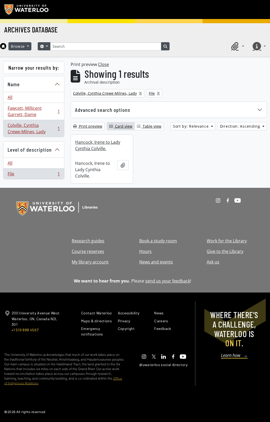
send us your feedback (167, 281)
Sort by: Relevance (191, 126)
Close (103, 64)
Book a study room (158, 241)
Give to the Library (225, 251)
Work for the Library (227, 241)
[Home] (3, 46)
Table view (151, 126)
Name (14, 84)
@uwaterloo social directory (163, 364)
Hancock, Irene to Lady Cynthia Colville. (97, 145)
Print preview (90, 126)
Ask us (213, 262)
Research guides (88, 241)
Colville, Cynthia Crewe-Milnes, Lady (33, 128)
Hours (145, 251)
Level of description (30, 149)
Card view (123, 126)
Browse (18, 46)
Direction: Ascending (241, 126)
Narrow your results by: (33, 67)
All (10, 97)
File (33, 175)
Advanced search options (102, 110)
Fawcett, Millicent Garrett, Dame (33, 111)
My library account (90, 262)
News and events (156, 262)
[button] (236, 46)
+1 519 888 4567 (25, 330)
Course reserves (88, 251)
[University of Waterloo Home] (26, 9)
